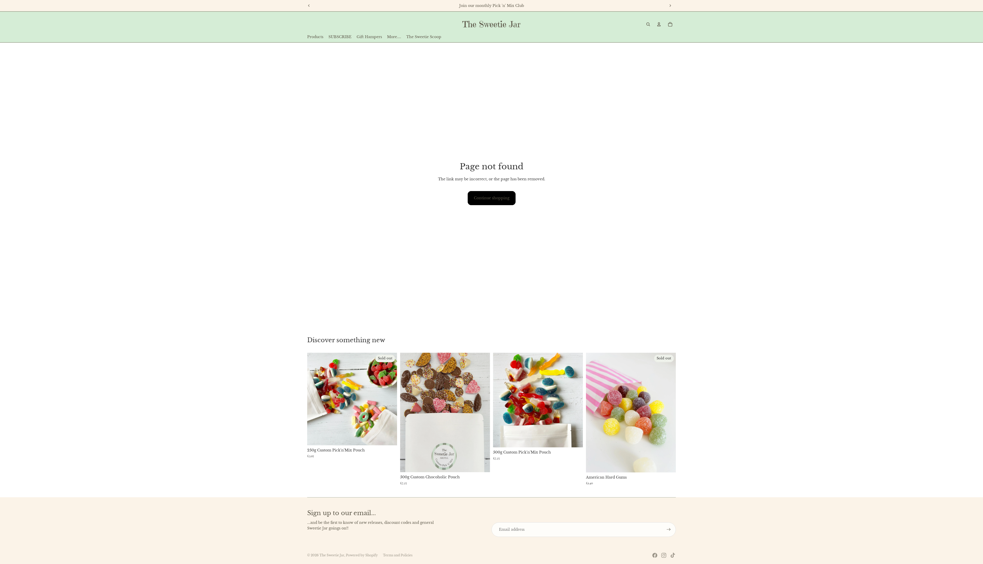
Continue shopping (491, 198)
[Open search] (648, 24)
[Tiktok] (673, 555)
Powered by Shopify (362, 555)
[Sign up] (669, 529)
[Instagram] (664, 555)
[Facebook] (655, 555)
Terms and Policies (397, 555)
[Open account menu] (659, 24)
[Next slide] (670, 5)
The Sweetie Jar (331, 555)
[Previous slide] (309, 5)
